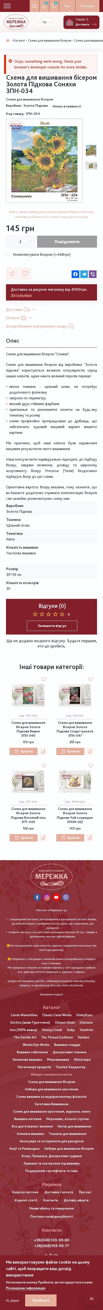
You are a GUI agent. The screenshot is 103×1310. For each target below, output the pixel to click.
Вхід (67, 6)
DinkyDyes (84, 1015)
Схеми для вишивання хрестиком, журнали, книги (51, 1111)
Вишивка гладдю (67, 1045)
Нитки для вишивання (74, 1126)
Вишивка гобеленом (32, 1052)
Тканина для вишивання (67, 1134)
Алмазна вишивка (30, 1134)
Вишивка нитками (27, 1119)
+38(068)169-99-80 (51, 1240)
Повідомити (67, 241)
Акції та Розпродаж (24, 1148)
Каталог (19, 40)
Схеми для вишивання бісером (49, 40)
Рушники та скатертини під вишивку (52, 1163)
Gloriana (86, 1022)
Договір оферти (76, 1200)
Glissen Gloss (65, 1022)
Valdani (83, 1037)
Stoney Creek (52, 1030)
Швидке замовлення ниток (51, 1074)
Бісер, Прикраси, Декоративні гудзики (52, 1156)
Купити (27, 751)
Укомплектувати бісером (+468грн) (41, 254)
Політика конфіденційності (51, 1216)
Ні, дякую (12, 1300)
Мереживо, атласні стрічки (67, 1119)
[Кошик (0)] (69, 22)
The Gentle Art (25, 1037)
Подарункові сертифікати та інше (51, 1171)
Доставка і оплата (58, 1192)
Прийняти (40, 1300)
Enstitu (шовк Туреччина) (30, 1022)
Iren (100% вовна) (23, 1030)
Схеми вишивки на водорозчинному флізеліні (51, 1096)
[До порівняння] (12, 273)
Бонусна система (25, 1192)
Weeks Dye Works (36, 1045)
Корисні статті (26, 1200)
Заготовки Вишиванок (51, 1104)
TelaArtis (86, 1030)
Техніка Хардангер (71, 1067)
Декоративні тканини (69, 1052)
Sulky (71, 1030)
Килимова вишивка (27, 1059)
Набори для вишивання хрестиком (51, 1089)
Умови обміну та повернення (51, 1208)
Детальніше (21, 295)
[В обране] (25, 273)
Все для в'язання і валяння (32, 1126)
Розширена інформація (25, 1288)
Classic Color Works (57, 1015)
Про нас (85, 1192)
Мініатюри (82, 1059)
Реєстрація (87, 6)
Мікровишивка (58, 1059)
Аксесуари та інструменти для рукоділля (52, 1141)
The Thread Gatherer (57, 1037)
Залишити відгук (52, 626)
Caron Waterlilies (24, 1015)
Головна (8, 40)
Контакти (50, 1200)
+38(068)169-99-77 (51, 1245)
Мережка (51, 1184)
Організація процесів (34, 1067)
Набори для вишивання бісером (69, 1148)
